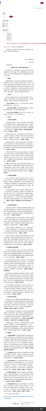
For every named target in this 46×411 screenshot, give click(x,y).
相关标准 (6, 26)
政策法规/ (37, 8)
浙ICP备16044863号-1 (28, 409)
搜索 (11, 16)
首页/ (35, 8)
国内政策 (6, 23)
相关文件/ (41, 8)
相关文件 (6, 25)
